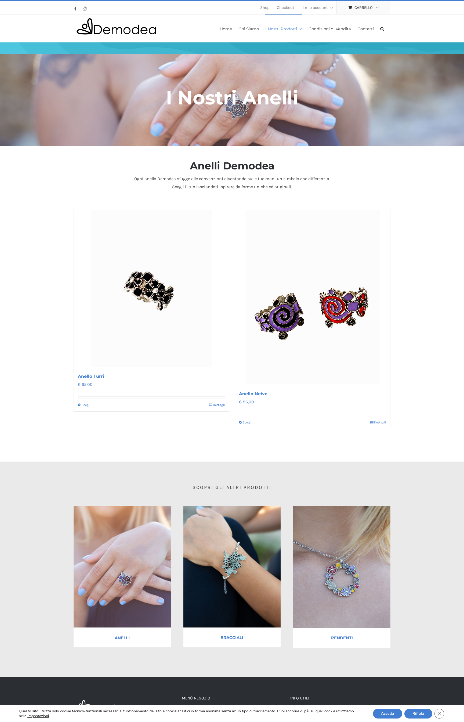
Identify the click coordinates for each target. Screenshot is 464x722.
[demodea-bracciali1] (232, 508)
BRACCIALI (231, 637)
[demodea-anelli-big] (122, 508)
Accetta (387, 713)
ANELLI (122, 637)
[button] (382, 28)
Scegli (86, 405)
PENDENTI (342, 637)
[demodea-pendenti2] (341, 508)
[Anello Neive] (312, 297)
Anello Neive (253, 393)
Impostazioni (38, 716)
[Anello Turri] (151, 288)
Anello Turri (91, 376)
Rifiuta (418, 713)
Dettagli (219, 405)
